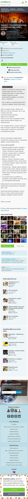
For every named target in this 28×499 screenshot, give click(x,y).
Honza (16, 412)
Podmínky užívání (14, 457)
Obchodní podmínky (14, 460)
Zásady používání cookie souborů (14, 462)
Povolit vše (14, 489)
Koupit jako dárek (14, 70)
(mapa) (13, 52)
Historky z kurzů (14, 429)
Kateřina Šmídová (6, 252)
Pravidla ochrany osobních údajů (14, 465)
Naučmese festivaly (14, 434)
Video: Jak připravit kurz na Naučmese (14, 450)
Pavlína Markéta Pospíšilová (9, 259)
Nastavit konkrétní (14, 494)
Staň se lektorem (14, 448)
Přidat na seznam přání (14, 67)
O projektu (14, 424)
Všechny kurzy (5, 8)
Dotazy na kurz (20, 246)
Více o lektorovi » (14, 38)
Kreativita (13, 8)
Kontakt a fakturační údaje (14, 441)
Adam (19, 412)
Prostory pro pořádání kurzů (14, 438)
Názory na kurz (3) (7, 246)
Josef (12, 412)
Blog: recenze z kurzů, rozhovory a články (14, 426)
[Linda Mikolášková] (3, 33)
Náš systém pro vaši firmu (14, 436)
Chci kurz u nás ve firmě (15, 72)
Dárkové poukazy (14, 455)
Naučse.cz (5, 2)
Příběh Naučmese (14, 431)
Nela (8, 412)
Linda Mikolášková (11, 31)
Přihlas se (15, 64)
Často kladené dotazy (14, 453)
